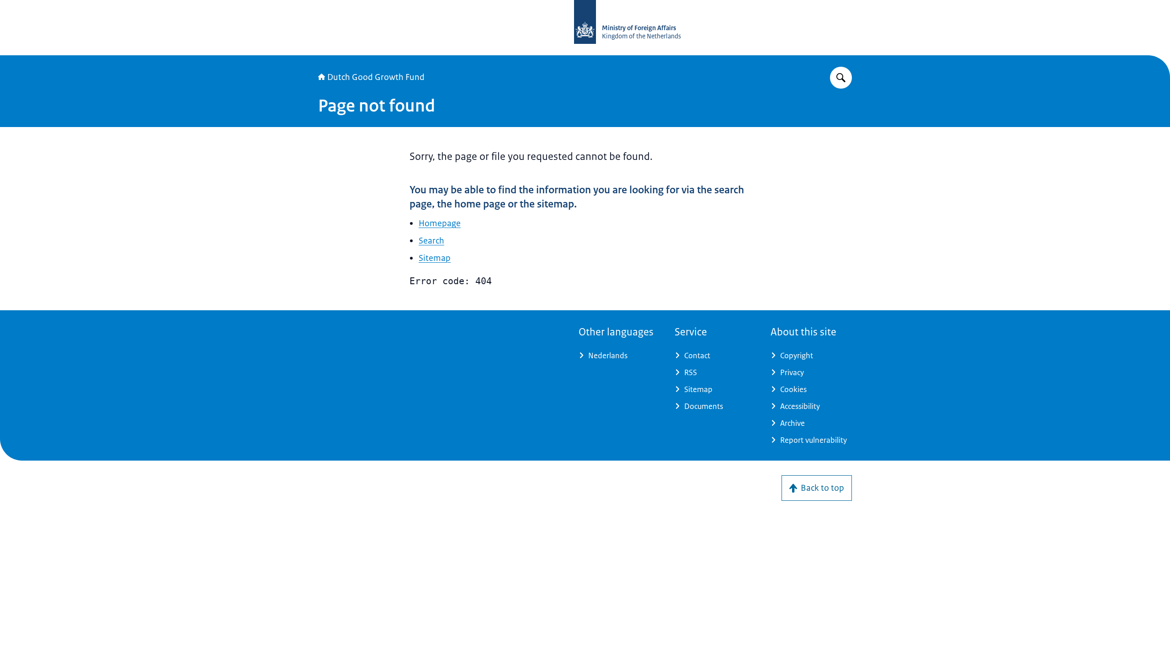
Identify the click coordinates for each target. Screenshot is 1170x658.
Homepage (440, 223)
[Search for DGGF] (841, 78)
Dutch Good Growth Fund (376, 77)
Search (431, 240)
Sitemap (435, 258)
